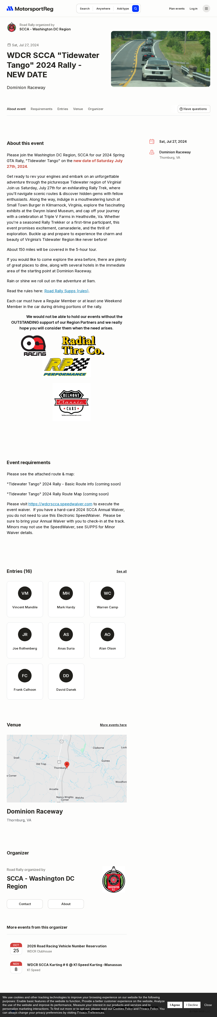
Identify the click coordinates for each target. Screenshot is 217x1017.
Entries (62, 109)
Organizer (95, 109)
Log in (194, 8)
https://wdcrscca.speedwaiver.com (60, 504)
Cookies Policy (123, 1008)
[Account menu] (206, 8)
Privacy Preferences (90, 1012)
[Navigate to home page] (30, 8)
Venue (78, 109)
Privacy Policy (148, 1008)
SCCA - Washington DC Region (45, 29)
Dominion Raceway (26, 87)
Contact (25, 904)
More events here (113, 725)
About (66, 904)
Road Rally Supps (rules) (66, 291)
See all (122, 571)
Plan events (177, 8)
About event (16, 109)
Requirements (41, 109)
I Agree (175, 1005)
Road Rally (27, 25)
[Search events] (135, 8)
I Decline (192, 1005)
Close (208, 1005)
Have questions (195, 109)
